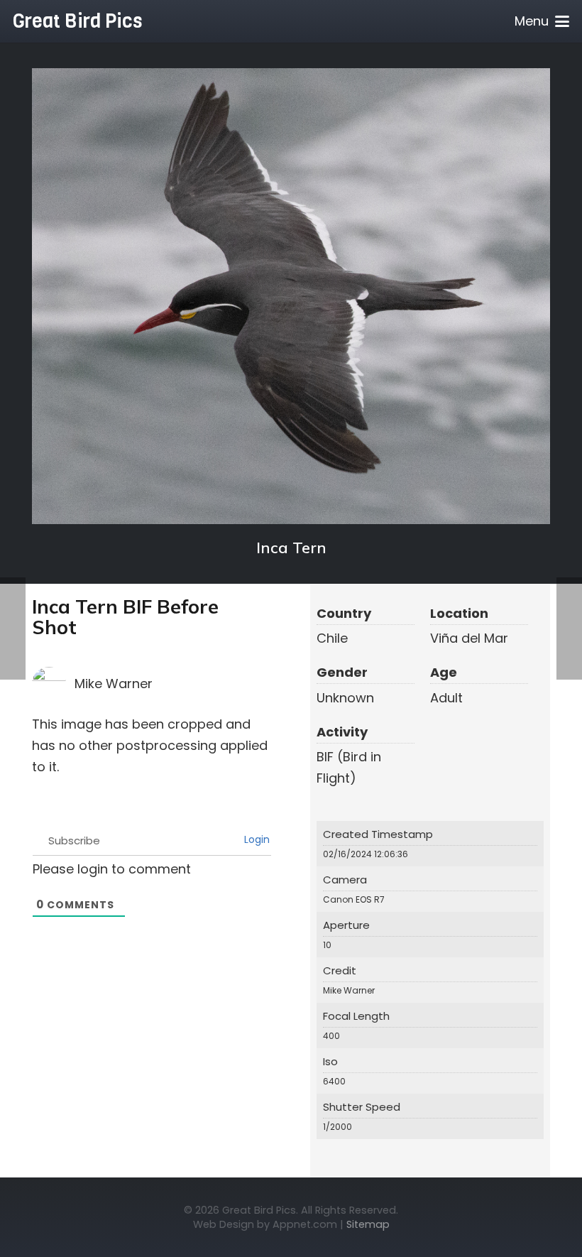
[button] (542, 21)
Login (255, 839)
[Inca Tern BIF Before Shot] (291, 296)
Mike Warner (114, 683)
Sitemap (368, 1224)
